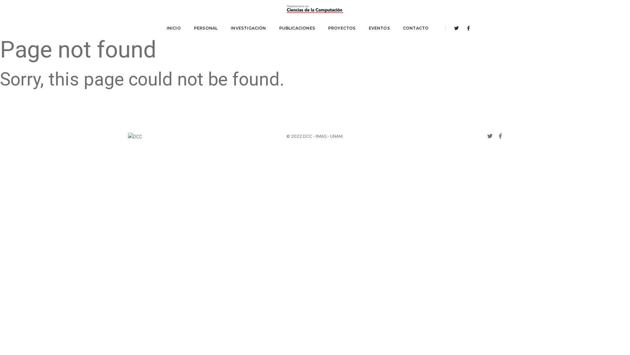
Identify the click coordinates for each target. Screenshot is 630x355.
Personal (206, 28)
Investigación (248, 28)
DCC (307, 136)
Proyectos (342, 28)
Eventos (379, 28)
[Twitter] (456, 28)
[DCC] (315, 9)
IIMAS (321, 136)
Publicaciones (297, 28)
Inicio (174, 28)
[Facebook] (466, 28)
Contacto (416, 28)
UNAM (336, 136)
